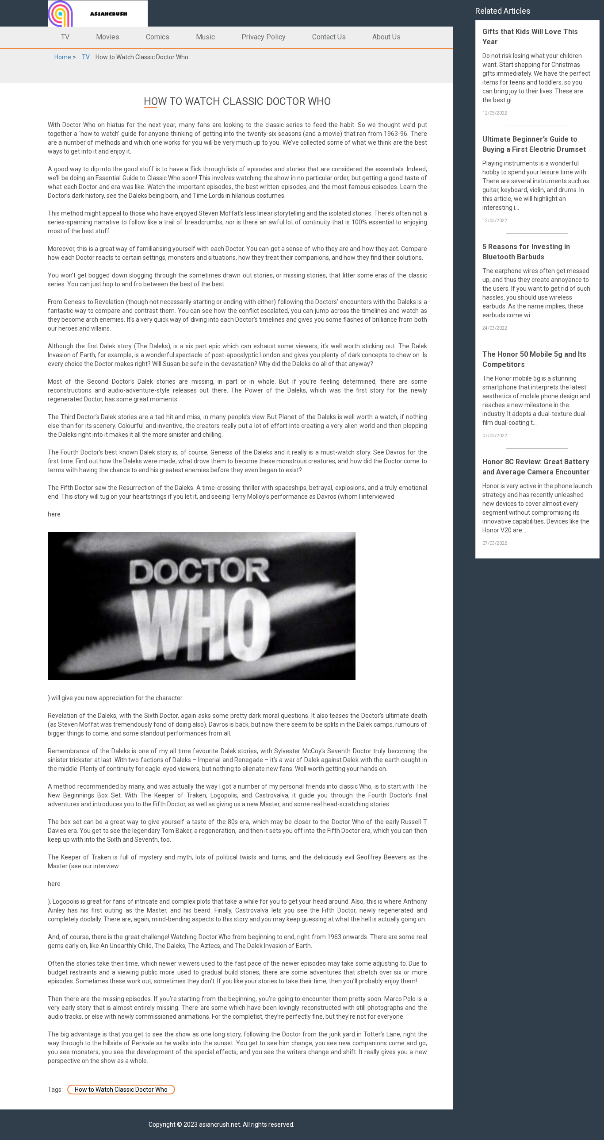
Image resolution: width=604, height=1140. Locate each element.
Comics (157, 37)
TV (65, 37)
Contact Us (329, 37)
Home (62, 57)
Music (205, 37)
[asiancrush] (108, 13)
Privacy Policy (263, 37)
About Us (386, 37)
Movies (107, 37)
